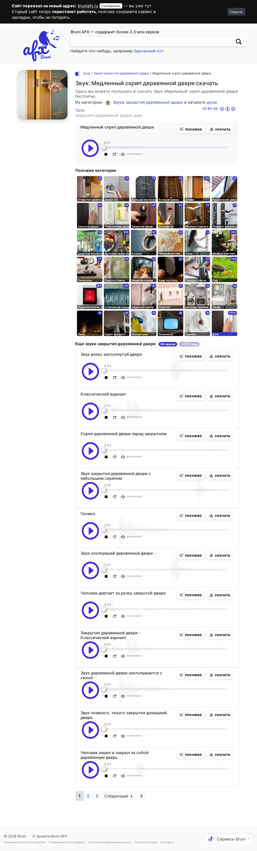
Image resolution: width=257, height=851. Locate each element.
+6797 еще (189, 344)
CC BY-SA (210, 108)
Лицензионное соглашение (67, 842)
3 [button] (97, 795)
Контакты (167, 842)
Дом (86, 73)
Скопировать (110, 6)
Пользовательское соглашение (25, 842)
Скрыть (236, 12)
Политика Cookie (146, 842)
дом (138, 115)
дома (212, 102)
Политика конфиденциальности (109, 842)
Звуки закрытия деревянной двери (121, 73)
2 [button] (88, 795)
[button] (190, 129)
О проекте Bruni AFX (49, 836)
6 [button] (141, 795)
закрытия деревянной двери (103, 115)
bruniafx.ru (88, 5)
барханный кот (149, 50)
